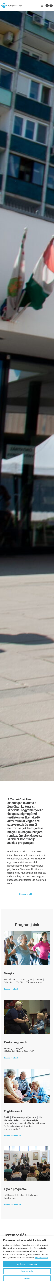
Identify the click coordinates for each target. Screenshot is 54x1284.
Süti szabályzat (41, 1257)
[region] (27, 1260)
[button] (42, 6)
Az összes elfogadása (27, 1264)
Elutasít (27, 1278)
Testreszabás (27, 1271)
